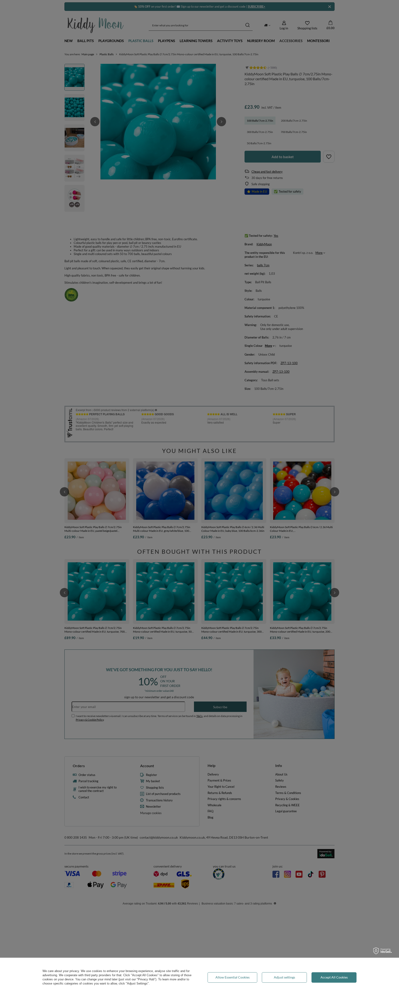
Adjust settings (284, 977)
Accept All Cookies (334, 977)
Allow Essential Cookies (232, 977)
